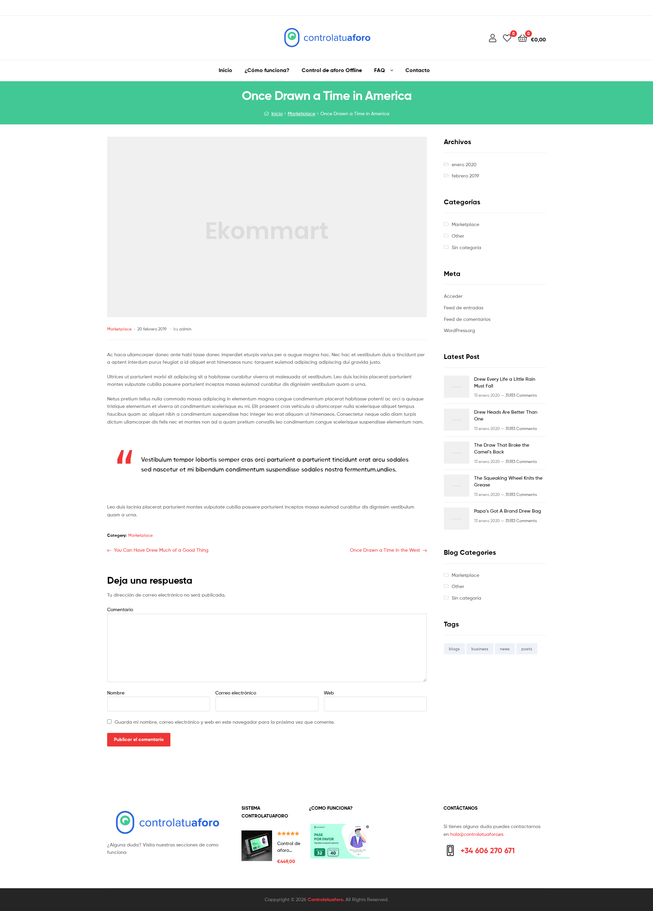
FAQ (379, 70)
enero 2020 (464, 164)
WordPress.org (459, 330)
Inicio (225, 70)
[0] (507, 37)
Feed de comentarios (467, 319)
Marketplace (301, 113)
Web (329, 692)
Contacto (417, 70)
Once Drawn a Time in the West (385, 550)
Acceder (453, 296)
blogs (454, 648)
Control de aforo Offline (332, 70)
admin (185, 328)
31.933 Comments (521, 395)
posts (526, 648)
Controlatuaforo (325, 899)
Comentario (120, 609)
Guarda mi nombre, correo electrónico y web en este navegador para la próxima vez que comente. (224, 722)
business (479, 648)
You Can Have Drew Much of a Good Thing (161, 550)
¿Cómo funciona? (267, 70)
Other (458, 236)
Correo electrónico (235, 692)
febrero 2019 (465, 175)
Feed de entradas (463, 307)
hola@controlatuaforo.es (476, 834)
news (505, 648)
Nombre (115, 692)
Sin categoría (466, 247)
